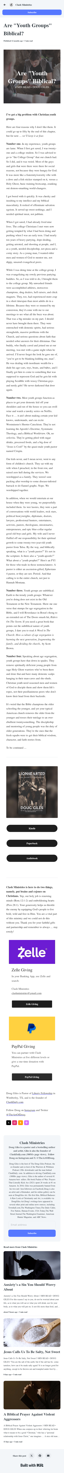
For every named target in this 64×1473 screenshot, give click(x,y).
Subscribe (32, 12)
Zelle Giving (32, 1004)
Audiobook (32, 858)
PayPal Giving (32, 1077)
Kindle (32, 828)
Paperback (32, 843)
